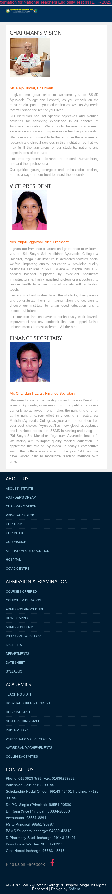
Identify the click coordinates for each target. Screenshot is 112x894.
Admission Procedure (25, 609)
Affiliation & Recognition (27, 550)
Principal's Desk (20, 515)
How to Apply (17, 618)
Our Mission (16, 542)
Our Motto (15, 533)
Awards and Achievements (29, 747)
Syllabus (14, 671)
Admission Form (19, 627)
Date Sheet (15, 662)
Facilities (14, 644)
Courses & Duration (23, 600)
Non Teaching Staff (23, 721)
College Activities (22, 756)
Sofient (74, 889)
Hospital (13, 559)
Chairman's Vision (21, 506)
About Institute (19, 488)
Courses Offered (21, 591)
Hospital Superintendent (28, 703)
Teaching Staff (19, 694)
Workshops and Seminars (28, 738)
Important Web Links (23, 636)
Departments (17, 653)
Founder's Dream (21, 497)
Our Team (14, 524)
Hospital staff (18, 712)
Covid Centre (17, 568)
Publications (17, 730)
